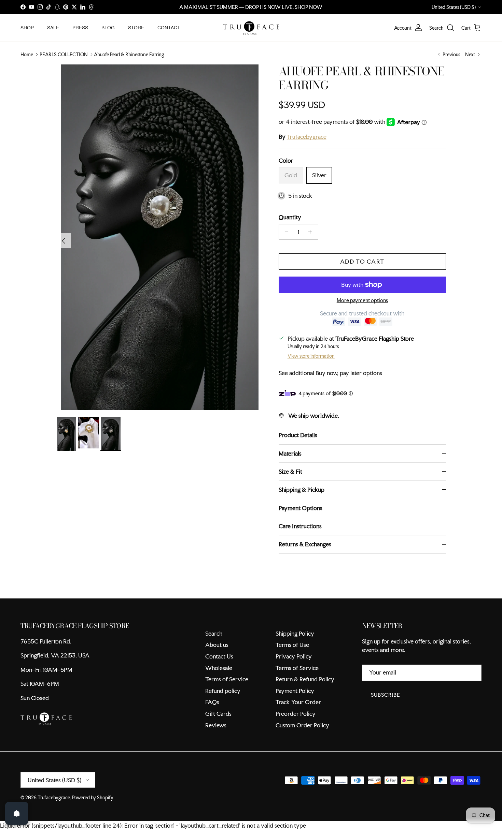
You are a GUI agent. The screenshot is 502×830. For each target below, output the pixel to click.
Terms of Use (292, 644)
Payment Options (300, 508)
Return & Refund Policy (305, 679)
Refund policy (222, 690)
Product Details (298, 435)
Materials (290, 453)
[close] (124, 791)
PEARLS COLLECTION (64, 54)
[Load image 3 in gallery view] (160, 237)
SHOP (27, 27)
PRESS (80, 27)
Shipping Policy (295, 633)
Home (26, 54)
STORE (136, 27)
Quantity (290, 217)
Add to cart (362, 261)
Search (213, 633)
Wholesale (218, 667)
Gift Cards (218, 713)
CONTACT (168, 27)
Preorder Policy (296, 713)
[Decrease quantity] (285, 231)
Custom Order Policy (302, 725)
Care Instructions (300, 526)
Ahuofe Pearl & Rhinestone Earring (129, 54)
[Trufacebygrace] (251, 28)
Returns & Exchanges (305, 544)
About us (216, 644)
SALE (53, 27)
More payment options (362, 300)
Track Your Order (298, 702)
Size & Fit (290, 471)
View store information (311, 356)
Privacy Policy (294, 656)
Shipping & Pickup (301, 489)
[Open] (16, 813)
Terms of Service (226, 679)
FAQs (212, 702)
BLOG (108, 27)
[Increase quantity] (312, 231)
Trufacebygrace (306, 136)
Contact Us (219, 656)
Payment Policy (295, 690)
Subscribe (385, 695)
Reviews (215, 725)
